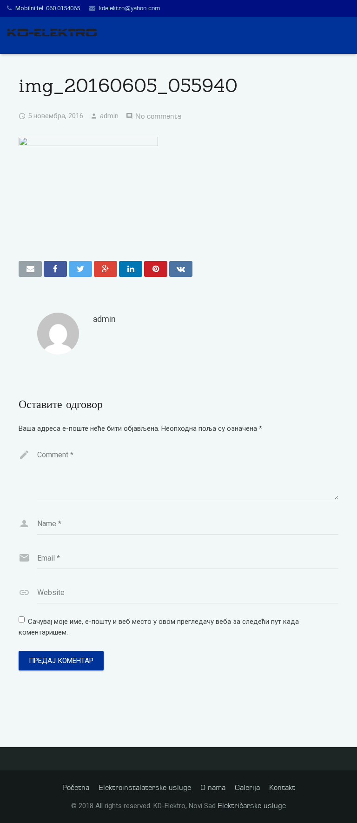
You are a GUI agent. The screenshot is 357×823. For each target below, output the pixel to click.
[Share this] (55, 269)
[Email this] (30, 269)
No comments (158, 116)
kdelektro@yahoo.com (129, 8)
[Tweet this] (80, 269)
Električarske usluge (252, 805)
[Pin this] (155, 269)
